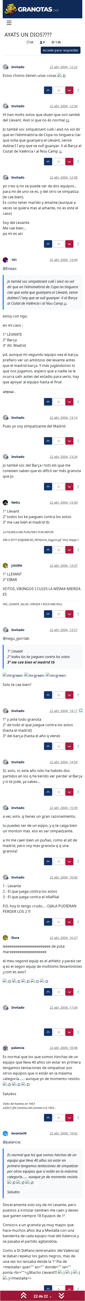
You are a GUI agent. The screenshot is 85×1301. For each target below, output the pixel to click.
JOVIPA (16, 565)
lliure (15, 937)
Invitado (17, 67)
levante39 (19, 1133)
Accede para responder (60, 50)
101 (14, 260)
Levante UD (13, 42)
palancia (17, 1048)
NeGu (15, 502)
